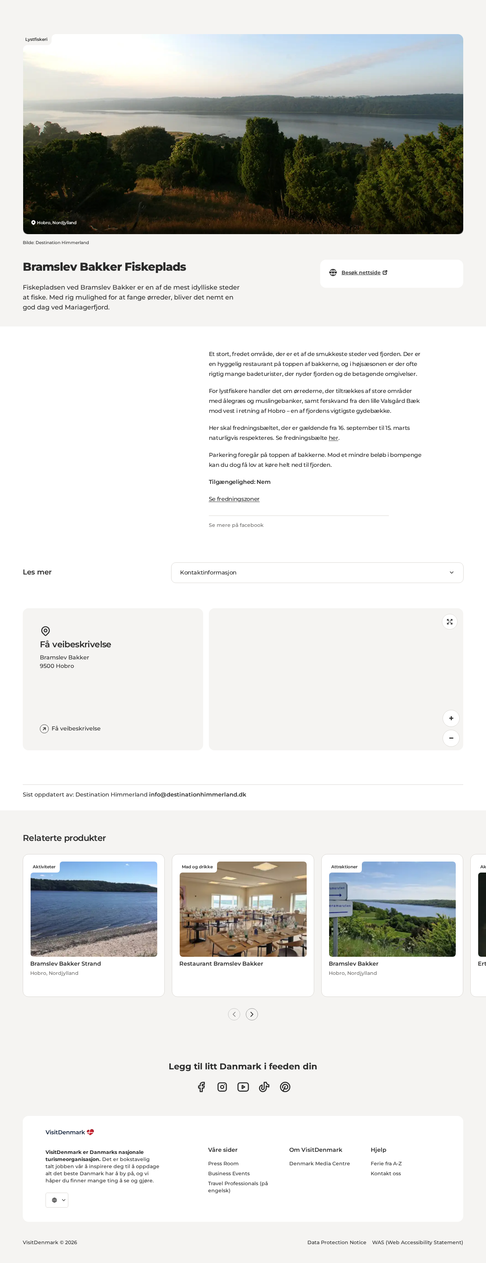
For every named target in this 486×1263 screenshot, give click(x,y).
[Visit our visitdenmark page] (243, 1087)
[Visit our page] (222, 1087)
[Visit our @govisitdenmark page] (264, 1087)
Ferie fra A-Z (386, 1163)
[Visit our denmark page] (201, 1087)
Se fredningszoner (234, 499)
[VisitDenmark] (70, 1132)
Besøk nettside (361, 272)
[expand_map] (450, 622)
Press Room (223, 1163)
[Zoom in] (451, 718)
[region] (336, 679)
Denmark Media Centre (319, 1163)
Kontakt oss (386, 1173)
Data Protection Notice (336, 1242)
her (333, 438)
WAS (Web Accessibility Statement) (417, 1242)
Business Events (229, 1173)
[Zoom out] (451, 738)
